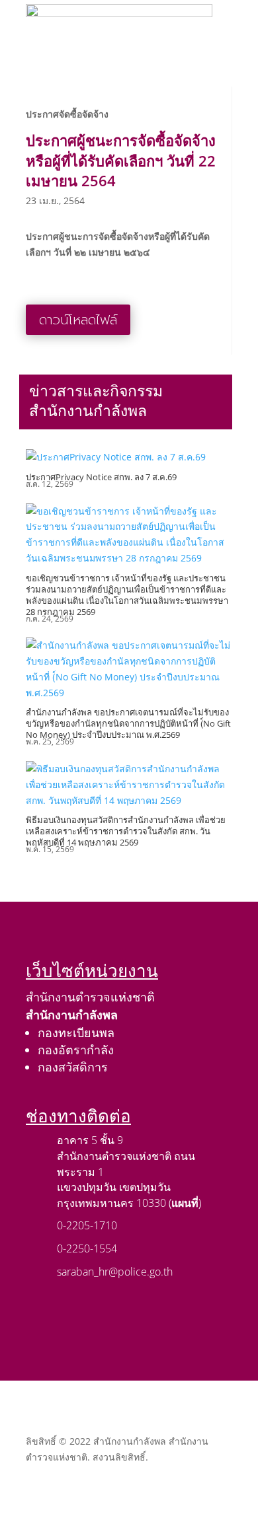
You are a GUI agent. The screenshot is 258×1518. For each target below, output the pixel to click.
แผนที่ (184, 1203)
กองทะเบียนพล (76, 1032)
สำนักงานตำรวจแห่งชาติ (90, 997)
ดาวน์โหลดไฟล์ (78, 320)
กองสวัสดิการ (73, 1067)
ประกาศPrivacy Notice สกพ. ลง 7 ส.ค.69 (101, 477)
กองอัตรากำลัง (76, 1050)
